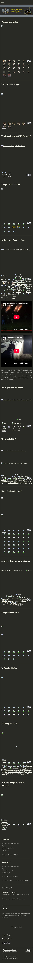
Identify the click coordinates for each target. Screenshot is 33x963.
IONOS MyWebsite (7, 958)
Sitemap (14, 950)
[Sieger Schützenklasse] (14, 603)
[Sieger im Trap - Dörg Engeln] (14, 426)
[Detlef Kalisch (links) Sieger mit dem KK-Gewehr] (19, 427)
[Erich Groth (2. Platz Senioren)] (4, 175)
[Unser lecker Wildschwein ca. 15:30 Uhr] (4, 279)
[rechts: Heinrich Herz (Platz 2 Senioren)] (14, 599)
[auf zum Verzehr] (28, 290)
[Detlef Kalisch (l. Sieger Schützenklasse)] (16, 159)
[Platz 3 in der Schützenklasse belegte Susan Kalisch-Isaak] (9, 770)
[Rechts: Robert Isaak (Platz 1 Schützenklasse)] (16, 583)
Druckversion (8, 950)
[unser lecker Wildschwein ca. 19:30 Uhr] (18, 290)
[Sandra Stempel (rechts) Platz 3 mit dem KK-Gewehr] (16, 411)
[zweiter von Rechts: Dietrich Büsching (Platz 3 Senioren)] (18, 600)
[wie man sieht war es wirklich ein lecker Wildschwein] (4, 297)
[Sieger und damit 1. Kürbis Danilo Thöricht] (14, 286)
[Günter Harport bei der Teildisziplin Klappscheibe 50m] (9, 283)
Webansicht (27, 951)
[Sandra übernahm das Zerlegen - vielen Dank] (14, 293)
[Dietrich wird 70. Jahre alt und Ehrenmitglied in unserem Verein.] (4, 824)
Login (28, 950)
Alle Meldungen (6, 935)
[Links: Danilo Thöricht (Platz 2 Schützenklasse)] (9, 603)
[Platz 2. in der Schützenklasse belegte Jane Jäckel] (19, 481)
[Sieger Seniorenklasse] (19, 603)
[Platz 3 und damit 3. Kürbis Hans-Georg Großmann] (24, 286)
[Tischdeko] (4, 286)
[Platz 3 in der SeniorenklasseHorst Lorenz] (16, 462)
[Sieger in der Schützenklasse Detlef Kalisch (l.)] (14, 481)
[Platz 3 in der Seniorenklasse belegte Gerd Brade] (28, 770)
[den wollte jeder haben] (4, 762)
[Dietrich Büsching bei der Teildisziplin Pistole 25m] (28, 282)
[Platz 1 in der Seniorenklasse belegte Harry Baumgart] (19, 770)
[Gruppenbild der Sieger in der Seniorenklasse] (9, 481)
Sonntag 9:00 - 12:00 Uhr (9, 892)
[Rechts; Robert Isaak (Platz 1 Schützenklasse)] (23, 599)
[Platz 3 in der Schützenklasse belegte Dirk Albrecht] (23, 481)
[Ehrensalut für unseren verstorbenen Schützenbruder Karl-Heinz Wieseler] (9, 290)
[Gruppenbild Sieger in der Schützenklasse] (14, 770)
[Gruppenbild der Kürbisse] (28, 286)
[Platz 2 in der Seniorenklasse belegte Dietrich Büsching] (24, 770)
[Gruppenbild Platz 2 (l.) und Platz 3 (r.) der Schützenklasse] (28, 482)
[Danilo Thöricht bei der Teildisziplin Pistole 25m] (16, 263)
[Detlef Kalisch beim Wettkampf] (4, 478)
